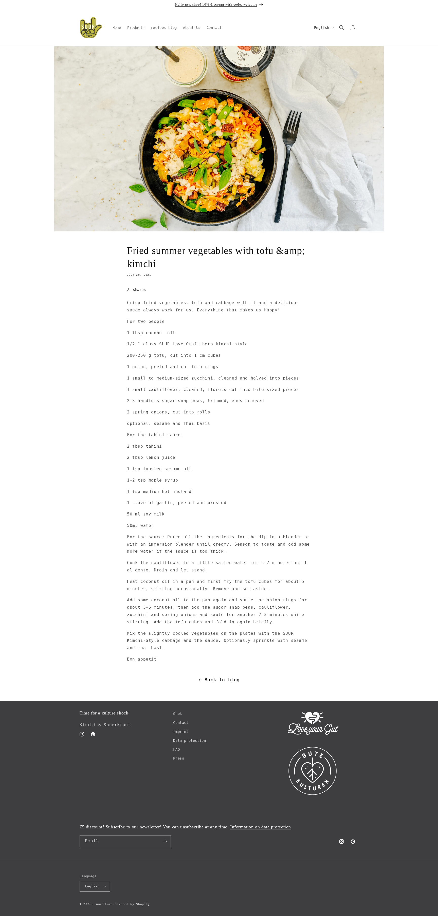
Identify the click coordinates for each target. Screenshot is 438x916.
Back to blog (222, 679)
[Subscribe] (165, 841)
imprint (180, 732)
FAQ (176, 749)
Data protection (189, 741)
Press (178, 758)
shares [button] (139, 290)
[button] (341, 27)
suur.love (104, 904)
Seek (177, 714)
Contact (180, 723)
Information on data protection (260, 826)
